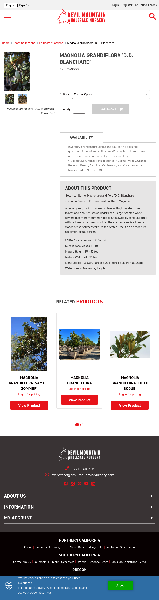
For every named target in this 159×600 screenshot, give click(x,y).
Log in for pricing (29, 394)
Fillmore (53, 562)
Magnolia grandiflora (79, 380)
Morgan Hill (95, 547)
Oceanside (67, 562)
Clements (41, 547)
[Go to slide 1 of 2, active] (77, 424)
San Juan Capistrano (124, 562)
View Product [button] (29, 405)
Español (24, 5)
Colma (28, 547)
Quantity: (65, 109)
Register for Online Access (139, 5)
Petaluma (111, 547)
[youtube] (86, 484)
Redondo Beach (98, 562)
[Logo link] (5, 17)
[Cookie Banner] (79, 588)
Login (115, 5)
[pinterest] (80, 484)
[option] (24, 5)
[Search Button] (152, 14)
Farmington (56, 547)
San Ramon (127, 547)
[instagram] (73, 484)
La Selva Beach (76, 547)
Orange (81, 562)
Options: (65, 94)
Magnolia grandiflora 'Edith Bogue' (130, 383)
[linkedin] (93, 484)
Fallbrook (40, 562)
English (10, 5)
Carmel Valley (22, 562)
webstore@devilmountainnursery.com (83, 474)
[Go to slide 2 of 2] (81, 424)
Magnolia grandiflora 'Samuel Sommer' (29, 383)
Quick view (29, 344)
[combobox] (10, 5)
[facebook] (66, 484)
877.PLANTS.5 (83, 468)
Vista (142, 562)
